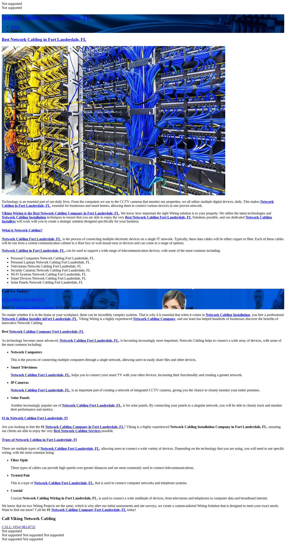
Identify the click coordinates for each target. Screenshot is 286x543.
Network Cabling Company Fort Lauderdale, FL (46, 331)
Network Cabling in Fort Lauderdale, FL (33, 250)
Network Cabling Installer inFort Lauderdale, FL (39, 319)
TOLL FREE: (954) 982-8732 (23, 299)
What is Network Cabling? (22, 230)
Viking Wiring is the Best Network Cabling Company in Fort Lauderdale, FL (60, 213)
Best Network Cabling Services (77, 431)
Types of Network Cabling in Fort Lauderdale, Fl (39, 440)
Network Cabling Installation (24, 217)
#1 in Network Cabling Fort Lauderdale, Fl (34, 418)
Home (15, 27)
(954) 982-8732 (18, 527)
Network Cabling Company (35, 307)
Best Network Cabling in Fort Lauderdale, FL (44, 39)
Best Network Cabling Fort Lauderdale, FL (158, 217)
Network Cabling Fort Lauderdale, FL (46, 17)
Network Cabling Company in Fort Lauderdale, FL (84, 427)
